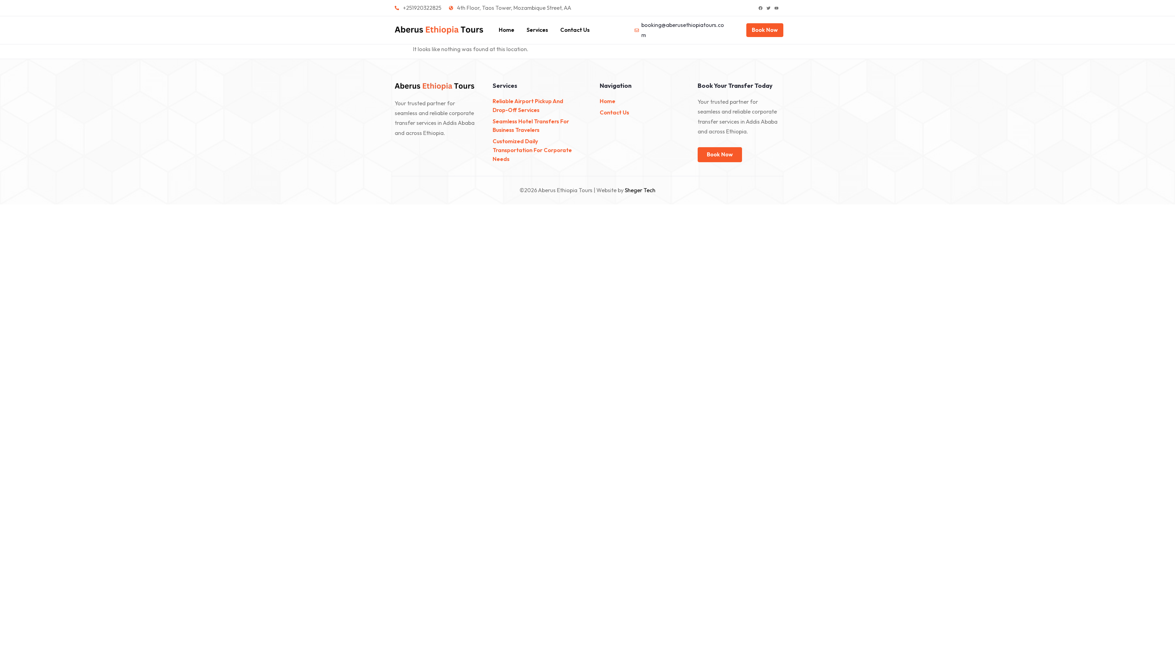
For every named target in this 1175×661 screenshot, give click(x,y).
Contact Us (575, 29)
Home (506, 29)
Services (537, 29)
